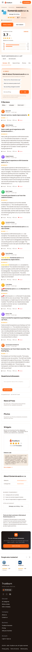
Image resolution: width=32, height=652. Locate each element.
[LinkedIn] (10, 594)
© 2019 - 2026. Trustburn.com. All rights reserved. (15, 645)
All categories (5, 601)
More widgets (7, 467)
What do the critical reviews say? (12, 80)
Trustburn (7, 583)
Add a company (6, 606)
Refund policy (24, 649)
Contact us (5, 617)
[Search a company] (20, 2)
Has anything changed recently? (12, 86)
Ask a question (7, 389)
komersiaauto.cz (21, 480)
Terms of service (14, 649)
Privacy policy (5, 649)
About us (4, 615)
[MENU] (2, 2)
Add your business (7, 630)
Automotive (11, 7)
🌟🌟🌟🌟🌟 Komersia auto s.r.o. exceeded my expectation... (12, 258)
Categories (4, 7)
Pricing (4, 628)
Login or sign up (6, 638)
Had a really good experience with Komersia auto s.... (13, 130)
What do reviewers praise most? (12, 83)
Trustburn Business (7, 625)
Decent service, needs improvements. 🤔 (15, 115)
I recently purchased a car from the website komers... (13, 196)
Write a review (6, 604)
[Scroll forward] (29, 557)
